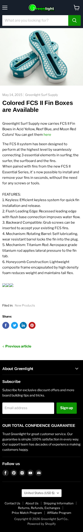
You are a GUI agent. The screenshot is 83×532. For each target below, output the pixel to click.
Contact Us (12, 503)
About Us (32, 503)
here (47, 135)
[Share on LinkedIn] (23, 325)
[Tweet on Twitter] (14, 325)
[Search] (74, 20)
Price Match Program (27, 513)
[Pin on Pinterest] (32, 325)
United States (39, 493)
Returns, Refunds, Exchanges (39, 508)
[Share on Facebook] (5, 325)
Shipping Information (59, 503)
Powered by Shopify (41, 524)
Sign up (66, 408)
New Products (25, 305)
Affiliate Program (59, 513)
